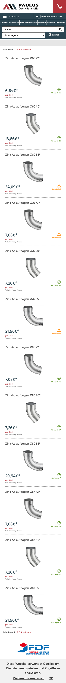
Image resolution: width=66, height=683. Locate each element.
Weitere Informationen (28, 678)
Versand (42, 22)
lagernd (55, 35)
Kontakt (4, 22)
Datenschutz (31, 22)
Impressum (14, 22)
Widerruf (51, 22)
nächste (27, 49)
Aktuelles (60, 22)
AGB (22, 22)
